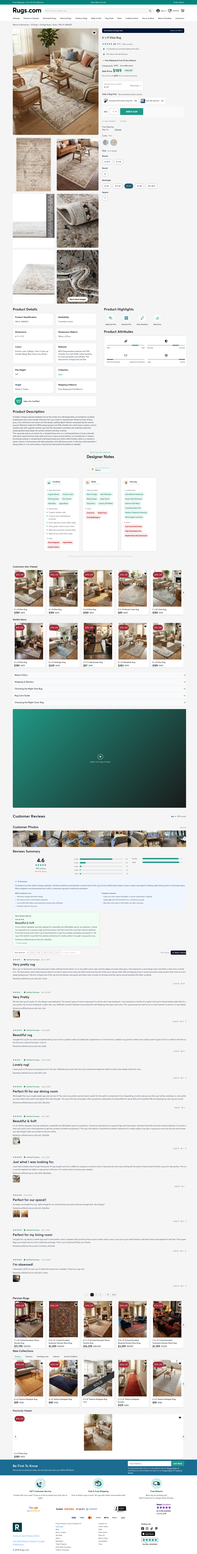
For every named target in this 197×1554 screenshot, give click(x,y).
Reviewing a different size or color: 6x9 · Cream (30, 978)
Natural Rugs (65, 18)
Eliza (55, 25)
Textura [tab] (18, 1356)
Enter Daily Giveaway (63, 1547)
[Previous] (15, 592)
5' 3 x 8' (118, 186)
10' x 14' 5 (151, 186)
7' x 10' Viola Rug (159, 609)
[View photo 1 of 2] (16, 1213)
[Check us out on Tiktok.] (151, 1528)
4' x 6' (107, 186)
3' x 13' (118, 162)
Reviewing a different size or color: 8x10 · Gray (29, 1073)
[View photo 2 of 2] (24, 1213)
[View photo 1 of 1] (16, 1014)
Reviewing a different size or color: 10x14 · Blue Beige (32, 1173)
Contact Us (102, 1524)
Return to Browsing (21, 25)
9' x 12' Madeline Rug (126, 662)
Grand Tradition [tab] (70, 1356)
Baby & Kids (96, 18)
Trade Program (61, 1544)
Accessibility (102, 1541)
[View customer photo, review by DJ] (21, 839)
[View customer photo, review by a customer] (37, 839)
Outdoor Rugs (81, 18)
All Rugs (16, 18)
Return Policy (103, 1538)
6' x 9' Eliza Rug (20, 609)
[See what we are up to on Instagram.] (147, 1528)
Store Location (61, 1532)
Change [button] (118, 129)
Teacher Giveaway (62, 1550)
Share (124, 121)
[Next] (183, 592)
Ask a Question (110, 121)
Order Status (178, 2)
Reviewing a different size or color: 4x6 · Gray (29, 1008)
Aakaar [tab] (56, 1356)
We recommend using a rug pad (130, 94)
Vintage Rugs (45, 25)
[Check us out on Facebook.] (142, 1528)
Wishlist (176, 11)
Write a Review (180, 953)
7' (105, 198)
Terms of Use (19, 1535)
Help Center (102, 1532)
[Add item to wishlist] (42, 573)
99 (108, 1295)
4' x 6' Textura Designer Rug (25, 1399)
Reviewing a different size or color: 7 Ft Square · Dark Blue (34, 1246)
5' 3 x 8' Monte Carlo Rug (128, 609)
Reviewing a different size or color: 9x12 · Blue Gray (31, 1102)
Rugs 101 (101, 1535)
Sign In (163, 11)
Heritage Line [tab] (42, 1356)
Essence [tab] (29, 1356)
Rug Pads (109, 18)
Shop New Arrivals (98, 2)
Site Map (59, 1535)
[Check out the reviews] (149, 1541)
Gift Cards (59, 1526)
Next (114, 1295)
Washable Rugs (49, 18)
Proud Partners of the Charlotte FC (68, 1524)
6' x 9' (129, 186)
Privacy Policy (172, 1468)
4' (105, 174)
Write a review (127, 44)
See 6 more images (78, 299)
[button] (94, 33)
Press (100, 1544)
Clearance (179, 18)
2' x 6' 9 (107, 162)
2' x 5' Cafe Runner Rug (93, 662)
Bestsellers (59, 1541)
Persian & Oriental (31, 18)
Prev (86, 1295)
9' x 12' (139, 186)
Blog (57, 1529)
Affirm (58, 1538)
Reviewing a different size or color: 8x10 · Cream (30, 1273)
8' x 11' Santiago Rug (57, 662)
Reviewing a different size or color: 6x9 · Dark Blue (33, 939)
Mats (119, 18)
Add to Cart (131, 111)
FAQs (100, 1529)
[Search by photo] (46, 10)
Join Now (177, 1463)
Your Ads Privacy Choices (24, 1541)
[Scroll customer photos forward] (185, 839)
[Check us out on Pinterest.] (156, 1528)
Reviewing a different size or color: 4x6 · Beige (29, 1046)
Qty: (106, 111)
